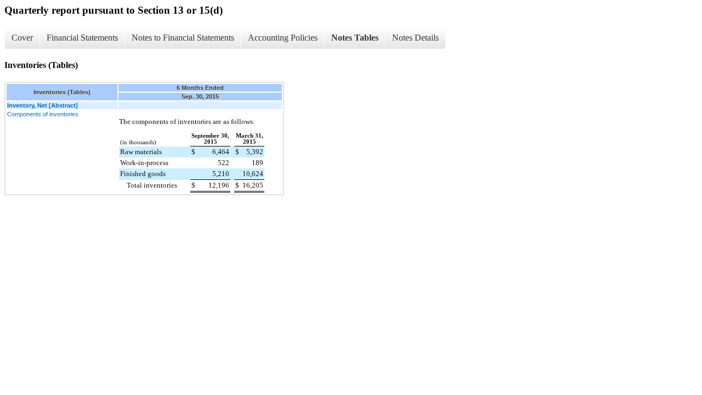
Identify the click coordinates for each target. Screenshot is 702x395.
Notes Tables (354, 37)
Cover (22, 37)
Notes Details (415, 37)
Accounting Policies (283, 37)
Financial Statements (82, 37)
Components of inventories (42, 114)
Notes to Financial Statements (183, 37)
